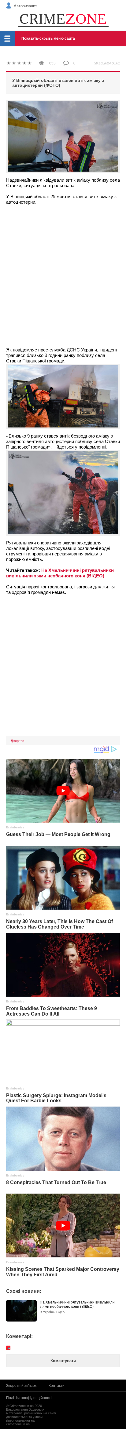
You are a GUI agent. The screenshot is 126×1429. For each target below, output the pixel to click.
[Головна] (63, 20)
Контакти (57, 1386)
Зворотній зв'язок (21, 1386)
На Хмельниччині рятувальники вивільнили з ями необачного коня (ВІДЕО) (60, 573)
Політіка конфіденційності (29, 1398)
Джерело (17, 741)
